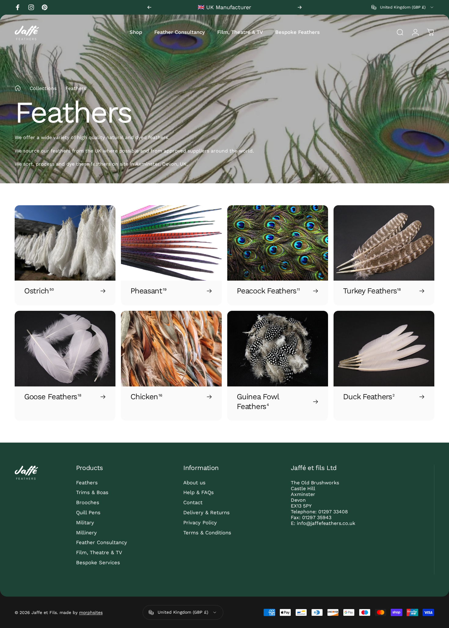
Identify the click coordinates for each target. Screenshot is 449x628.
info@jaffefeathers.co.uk (326, 523)
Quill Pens (88, 512)
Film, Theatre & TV (99, 552)
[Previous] (149, 7)
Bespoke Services (98, 562)
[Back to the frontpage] (18, 88)
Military (85, 523)
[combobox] (402, 7)
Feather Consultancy (101, 542)
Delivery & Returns (206, 512)
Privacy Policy (200, 523)
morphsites (91, 612)
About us (194, 483)
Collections (43, 88)
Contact (193, 502)
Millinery (86, 533)
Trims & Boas (92, 492)
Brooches (87, 502)
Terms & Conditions (207, 533)
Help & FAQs (198, 492)
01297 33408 (333, 512)
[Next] (299, 7)
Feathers (87, 483)
